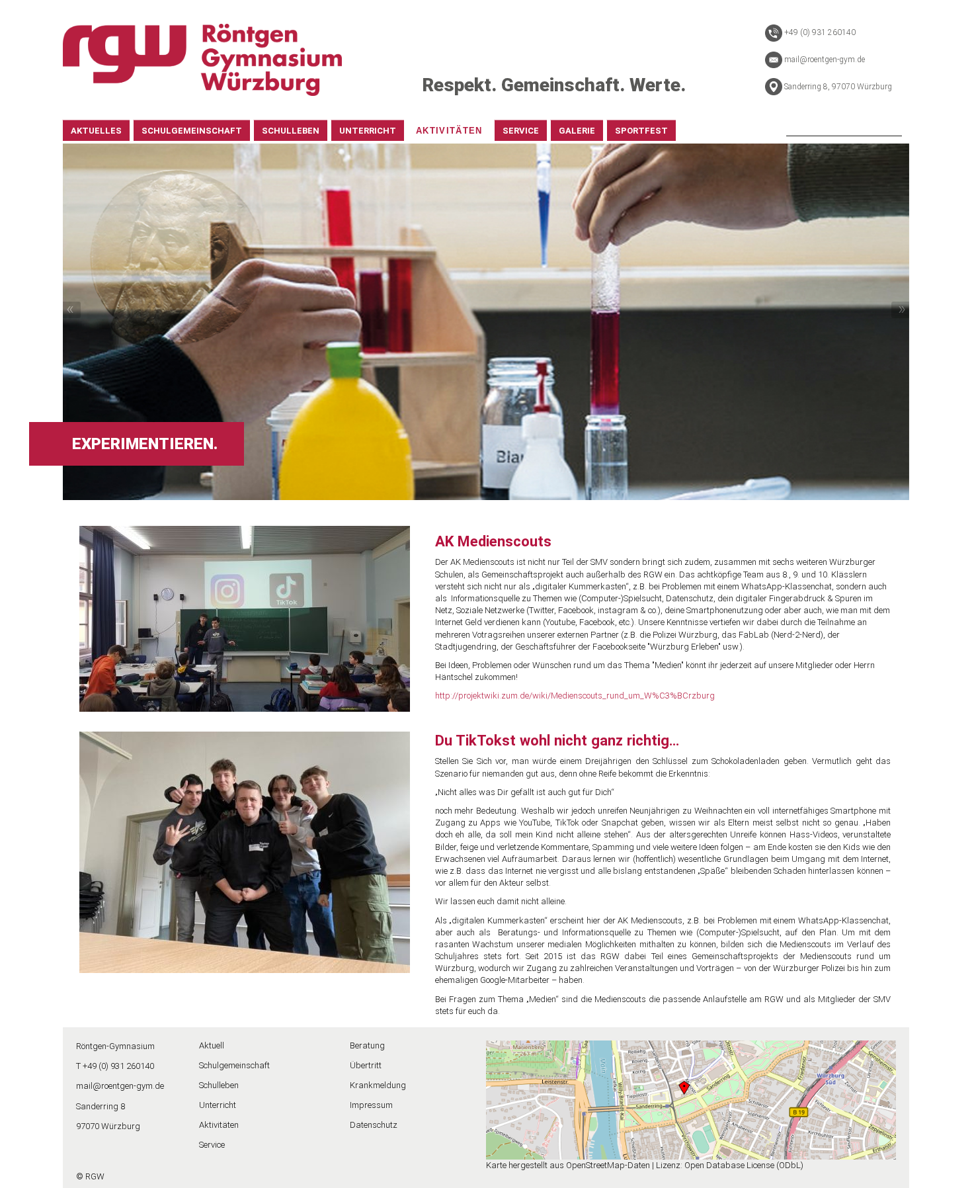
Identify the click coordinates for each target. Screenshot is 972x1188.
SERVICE (521, 131)
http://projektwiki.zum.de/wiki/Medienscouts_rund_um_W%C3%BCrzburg (575, 695)
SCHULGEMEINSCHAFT (192, 131)
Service (212, 1145)
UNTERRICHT (367, 131)
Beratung (367, 1045)
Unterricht (217, 1105)
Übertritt (366, 1065)
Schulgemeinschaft (234, 1065)
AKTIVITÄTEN (449, 131)
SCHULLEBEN (290, 131)
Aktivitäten (219, 1125)
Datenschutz (373, 1125)
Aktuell (211, 1045)
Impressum (371, 1105)
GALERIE (577, 131)
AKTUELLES (96, 131)
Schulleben (219, 1085)
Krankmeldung (378, 1085)
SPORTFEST (641, 131)
